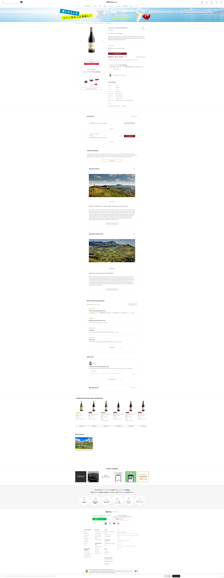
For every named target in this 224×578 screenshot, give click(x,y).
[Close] (222, 576)
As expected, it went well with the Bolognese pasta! (99, 366)
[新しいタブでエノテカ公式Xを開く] (110, 523)
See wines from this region (112, 289)
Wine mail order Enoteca (79, 23)
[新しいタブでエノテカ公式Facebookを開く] (106, 523)
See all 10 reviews (116, 69)
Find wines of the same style (91, 88)
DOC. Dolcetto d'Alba (119, 95)
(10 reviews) (119, 33)
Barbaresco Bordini (141, 414)
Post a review (133, 304)
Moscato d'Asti (78, 414)
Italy (92, 23)
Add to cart (130, 136)
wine (85, 23)
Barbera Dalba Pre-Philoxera (118, 414)
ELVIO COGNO (101, 23)
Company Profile (119, 544)
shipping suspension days (134, 533)
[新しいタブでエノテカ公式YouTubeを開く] (114, 523)
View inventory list (117, 53)
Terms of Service (119, 542)
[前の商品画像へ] (81, 40)
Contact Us (118, 529)
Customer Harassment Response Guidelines (123, 540)
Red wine (89, 23)
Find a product (87, 6)
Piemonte (96, 23)
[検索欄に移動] (3, 2)
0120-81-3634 (124, 531)
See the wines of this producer (112, 223)
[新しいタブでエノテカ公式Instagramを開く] (118, 523)
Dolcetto (118, 98)
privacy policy (119, 538)
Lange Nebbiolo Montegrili (93, 414)
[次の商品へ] (146, 414)
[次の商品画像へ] (102, 40)
